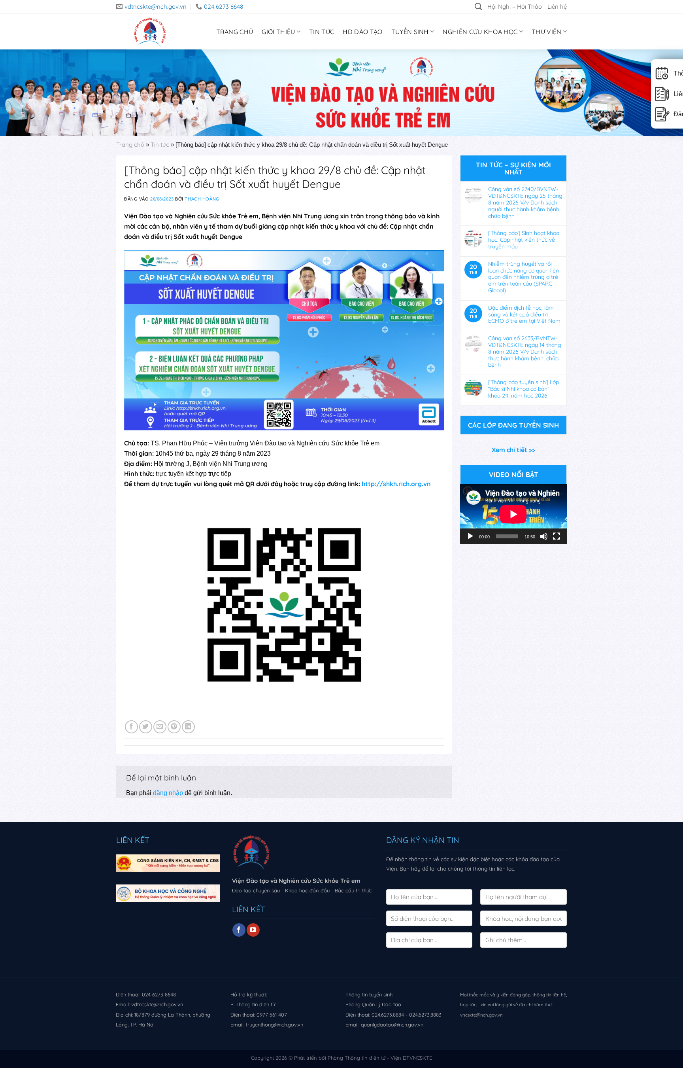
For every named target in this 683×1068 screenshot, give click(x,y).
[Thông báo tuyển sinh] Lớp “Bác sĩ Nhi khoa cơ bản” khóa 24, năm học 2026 (523, 389)
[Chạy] (470, 536)
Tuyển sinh (410, 32)
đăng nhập (168, 793)
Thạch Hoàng (202, 199)
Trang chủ (130, 144)
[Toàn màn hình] (556, 536)
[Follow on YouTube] (253, 930)
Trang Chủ (234, 32)
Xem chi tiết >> (513, 450)
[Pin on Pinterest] (174, 726)
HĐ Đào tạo (362, 32)
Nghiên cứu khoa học (480, 32)
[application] (513, 514)
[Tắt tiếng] (544, 536)
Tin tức (321, 32)
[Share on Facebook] (131, 726)
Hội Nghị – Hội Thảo (514, 6)
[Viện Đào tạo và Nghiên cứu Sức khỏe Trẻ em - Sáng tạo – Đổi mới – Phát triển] (147, 31)
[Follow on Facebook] (238, 930)
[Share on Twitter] (145, 726)
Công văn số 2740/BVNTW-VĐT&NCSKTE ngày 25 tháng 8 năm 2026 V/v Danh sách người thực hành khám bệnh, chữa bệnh (525, 202)
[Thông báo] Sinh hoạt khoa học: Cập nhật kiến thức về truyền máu (523, 240)
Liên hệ (557, 6)
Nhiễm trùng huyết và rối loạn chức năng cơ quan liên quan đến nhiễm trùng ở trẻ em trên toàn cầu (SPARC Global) (523, 277)
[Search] (478, 6)
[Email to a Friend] (159, 726)
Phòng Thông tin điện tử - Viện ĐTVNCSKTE (380, 1058)
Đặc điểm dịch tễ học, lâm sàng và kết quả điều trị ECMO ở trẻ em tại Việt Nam (524, 314)
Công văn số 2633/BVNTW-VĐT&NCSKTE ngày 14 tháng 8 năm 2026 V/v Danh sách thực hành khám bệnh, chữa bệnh (524, 351)
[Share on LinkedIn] (188, 726)
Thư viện (547, 32)
